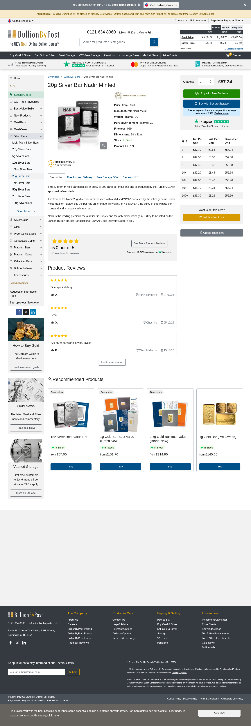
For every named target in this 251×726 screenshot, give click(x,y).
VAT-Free (89, 55)
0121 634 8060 (16, 623)
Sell (45, 55)
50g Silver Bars (21, 189)
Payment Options (122, 628)
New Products (22, 115)
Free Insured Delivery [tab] (80, 177)
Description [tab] (56, 177)
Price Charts (169, 55)
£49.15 (209, 43)
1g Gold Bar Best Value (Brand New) (117, 439)
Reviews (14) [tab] (130, 177)
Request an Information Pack (23, 293)
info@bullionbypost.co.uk (43, 623)
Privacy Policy (190, 698)
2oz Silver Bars (21, 196)
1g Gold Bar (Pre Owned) (217, 437)
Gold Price (187, 37)
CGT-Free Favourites (26, 101)
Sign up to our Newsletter (25, 302)
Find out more (221, 113)
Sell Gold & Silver (167, 628)
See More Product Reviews (149, 243)
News (151, 55)
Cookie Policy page (169, 710)
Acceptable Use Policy (232, 698)
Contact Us (181, 20)
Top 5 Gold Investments (215, 633)
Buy (20, 55)
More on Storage (26, 492)
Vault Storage (67, 55)
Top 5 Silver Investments (216, 638)
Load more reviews (112, 362)
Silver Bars (20, 136)
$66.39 (223, 43)
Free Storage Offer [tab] (107, 177)
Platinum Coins (22, 254)
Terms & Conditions (209, 698)
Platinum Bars (22, 247)
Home (17, 78)
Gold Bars (19, 122)
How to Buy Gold (26, 345)
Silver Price (188, 43)
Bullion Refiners (23, 268)
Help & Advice (198, 20)
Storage (161, 633)
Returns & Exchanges (124, 638)
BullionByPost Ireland (80, 628)
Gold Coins (20, 129)
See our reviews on (142, 252)
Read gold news (26, 427)
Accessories (21, 275)
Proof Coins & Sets (25, 233)
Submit (73, 671)
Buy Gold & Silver (167, 624)
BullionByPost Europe (80, 638)
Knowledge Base (129, 55)
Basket (235, 55)
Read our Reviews (78, 642)
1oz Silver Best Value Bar (69, 437)
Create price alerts (234, 49)
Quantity (188, 81)
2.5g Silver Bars (21, 149)
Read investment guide (26, 367)
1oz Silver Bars (21, 182)
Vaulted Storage (26, 467)
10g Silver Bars (21, 162)
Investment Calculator (214, 619)
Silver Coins (20, 219)
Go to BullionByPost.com (163, 5)
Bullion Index (209, 647)
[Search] (154, 42)
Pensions (109, 55)
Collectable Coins (24, 240)
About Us (73, 619)
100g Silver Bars (22, 202)
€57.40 (238, 43)
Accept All (219, 712)
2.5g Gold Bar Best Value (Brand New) (168, 439)
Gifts (16, 226)
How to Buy (163, 619)
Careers (72, 624)
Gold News (26, 406)
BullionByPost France (80, 633)
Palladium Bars (22, 261)
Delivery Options (121, 633)
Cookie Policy (174, 698)
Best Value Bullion (24, 108)
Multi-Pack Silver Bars (25, 142)
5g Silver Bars (20, 156)
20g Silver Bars (21, 176)
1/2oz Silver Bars (22, 169)
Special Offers (22, 94)
